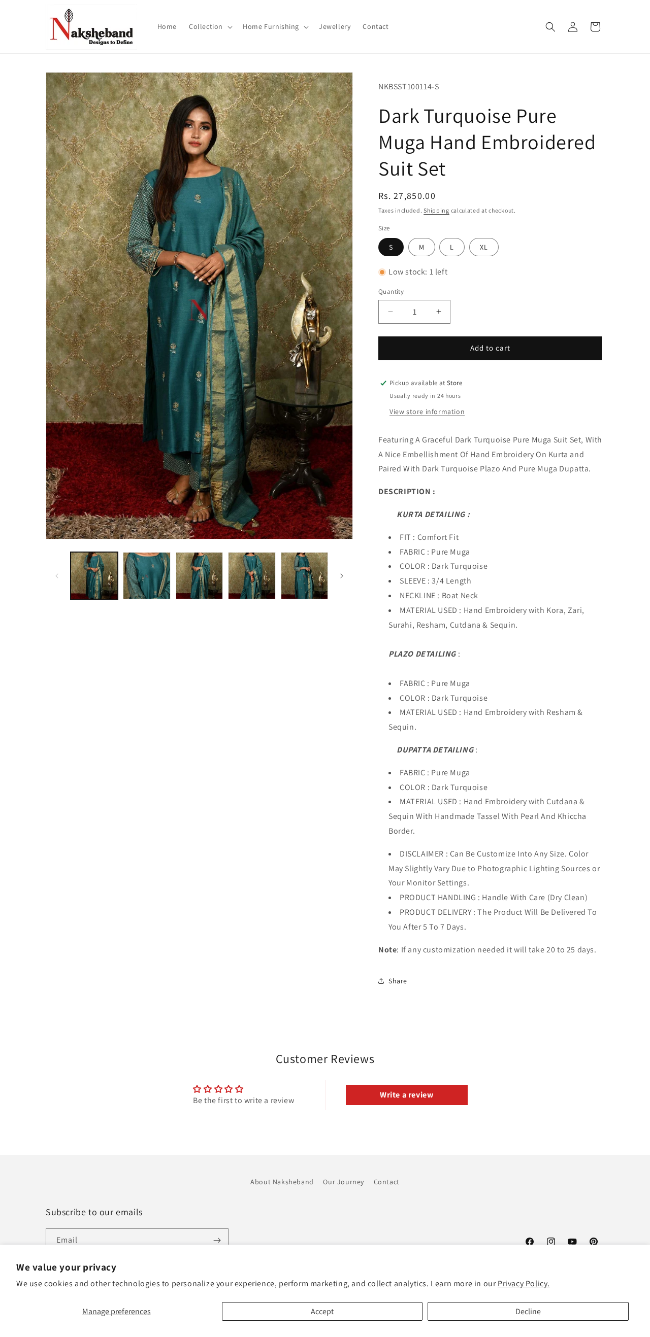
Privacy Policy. (524, 1283)
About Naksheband (282, 1181)
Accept (322, 1311)
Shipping (436, 210)
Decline (528, 1311)
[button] (210, 26)
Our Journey (343, 1181)
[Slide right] (342, 576)
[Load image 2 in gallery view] (146, 575)
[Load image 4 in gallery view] (251, 575)
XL (484, 247)
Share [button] (397, 980)
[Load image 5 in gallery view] (304, 575)
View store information (427, 411)
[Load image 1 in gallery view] (94, 575)
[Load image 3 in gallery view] (199, 575)
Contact (387, 1181)
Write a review (406, 1094)
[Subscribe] (217, 1240)
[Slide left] (57, 576)
